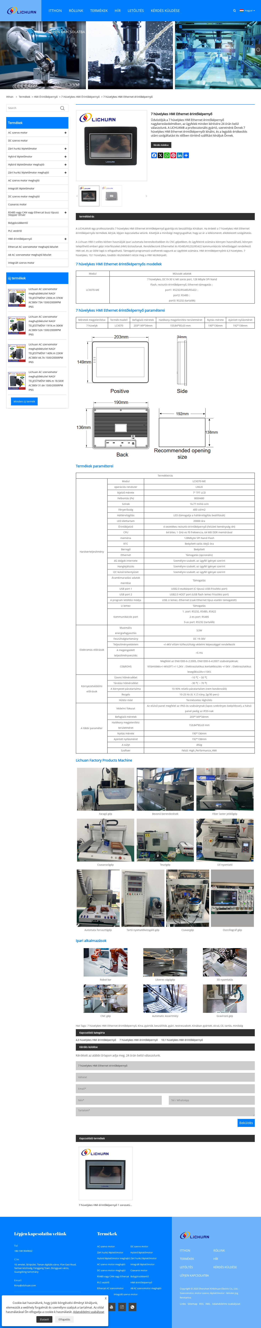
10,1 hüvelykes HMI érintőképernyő (182, 1040)
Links (183, 1303)
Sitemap (192, 1303)
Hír (215, 1259)
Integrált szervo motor (21, 262)
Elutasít (44, 1319)
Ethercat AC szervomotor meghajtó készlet (33, 246)
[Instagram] (122, 1307)
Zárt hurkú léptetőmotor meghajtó (28, 172)
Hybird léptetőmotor (20, 156)
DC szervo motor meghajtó (24, 196)
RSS (201, 1303)
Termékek (24, 96)
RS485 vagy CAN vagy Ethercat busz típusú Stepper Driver (33, 214)
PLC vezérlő (15, 231)
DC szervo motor (18, 140)
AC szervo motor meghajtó (23, 180)
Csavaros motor (17, 204)
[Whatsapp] (132, 1307)
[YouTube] (111, 1307)
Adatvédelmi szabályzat (226, 1303)
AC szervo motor (18, 132)
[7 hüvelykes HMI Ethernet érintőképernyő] (89, 196)
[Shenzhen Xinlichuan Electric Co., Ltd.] (21, 10)
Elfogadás (64, 1319)
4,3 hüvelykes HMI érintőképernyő (96, 1040)
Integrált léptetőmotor (21, 188)
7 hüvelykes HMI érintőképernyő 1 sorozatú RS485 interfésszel (107, 1205)
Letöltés (186, 1267)
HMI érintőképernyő (46, 96)
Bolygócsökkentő (18, 223)
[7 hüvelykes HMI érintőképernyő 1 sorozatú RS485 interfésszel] (105, 1172)
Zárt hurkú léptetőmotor (22, 148)
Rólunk (219, 1250)
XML (207, 1303)
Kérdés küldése (161, 144)
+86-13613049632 (23, 1250)
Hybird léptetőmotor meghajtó (26, 164)
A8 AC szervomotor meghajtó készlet (29, 254)
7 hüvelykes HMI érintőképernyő (80, 96)
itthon (185, 1250)
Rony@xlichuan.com (25, 1285)
